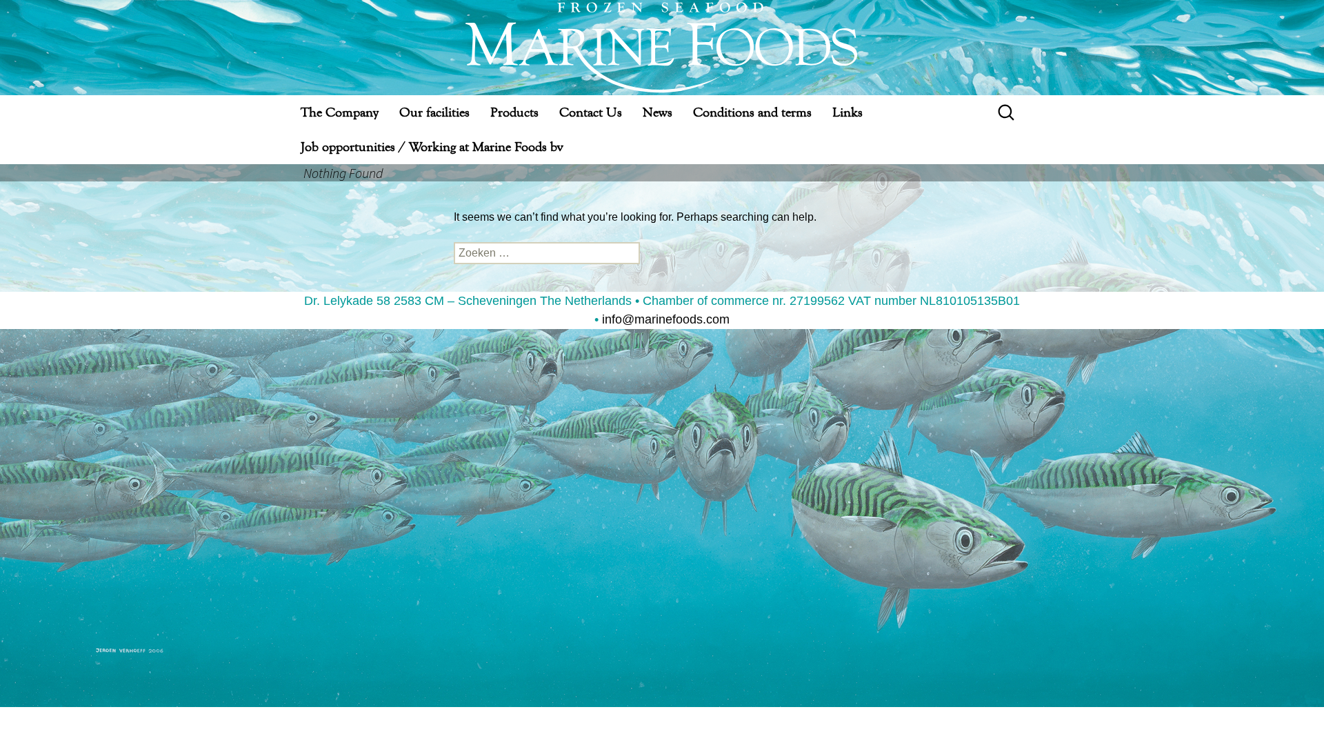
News (657, 112)
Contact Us (590, 112)
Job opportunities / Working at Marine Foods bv (432, 147)
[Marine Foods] (662, 47)
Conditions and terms (752, 112)
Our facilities (434, 112)
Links (847, 112)
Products (514, 112)
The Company (340, 112)
